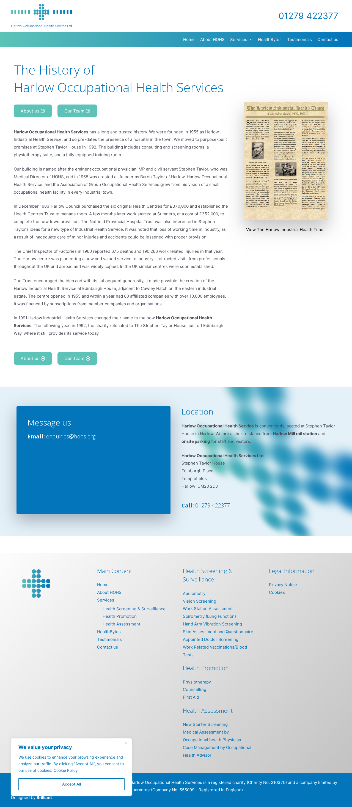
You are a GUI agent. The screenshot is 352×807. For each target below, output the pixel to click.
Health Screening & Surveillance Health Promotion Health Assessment (134, 616)
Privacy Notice (283, 584)
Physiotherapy (197, 682)
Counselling (194, 689)
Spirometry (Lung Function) (209, 616)
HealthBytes (109, 631)
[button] (249, 39)
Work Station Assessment (208, 608)
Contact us (107, 647)
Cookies (277, 592)
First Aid (191, 697)
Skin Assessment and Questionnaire (218, 631)
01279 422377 (212, 505)
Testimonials (109, 639)
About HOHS (109, 592)
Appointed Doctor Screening (210, 639)
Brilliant (44, 797)
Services (105, 600)
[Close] (126, 743)
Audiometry (194, 593)
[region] (71, 767)
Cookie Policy (66, 770)
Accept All (71, 784)
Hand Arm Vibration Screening (212, 624)
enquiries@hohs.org (70, 436)
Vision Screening (199, 601)
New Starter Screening (205, 724)
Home (103, 584)
